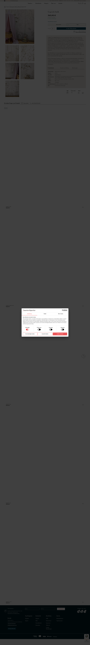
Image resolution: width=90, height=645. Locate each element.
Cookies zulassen (60, 333)
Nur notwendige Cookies (30, 333)
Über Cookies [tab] (60, 313)
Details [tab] (45, 313)
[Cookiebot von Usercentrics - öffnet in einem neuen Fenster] (62, 310)
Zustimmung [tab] (29, 313)
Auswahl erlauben (45, 333)
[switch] (39, 329)
